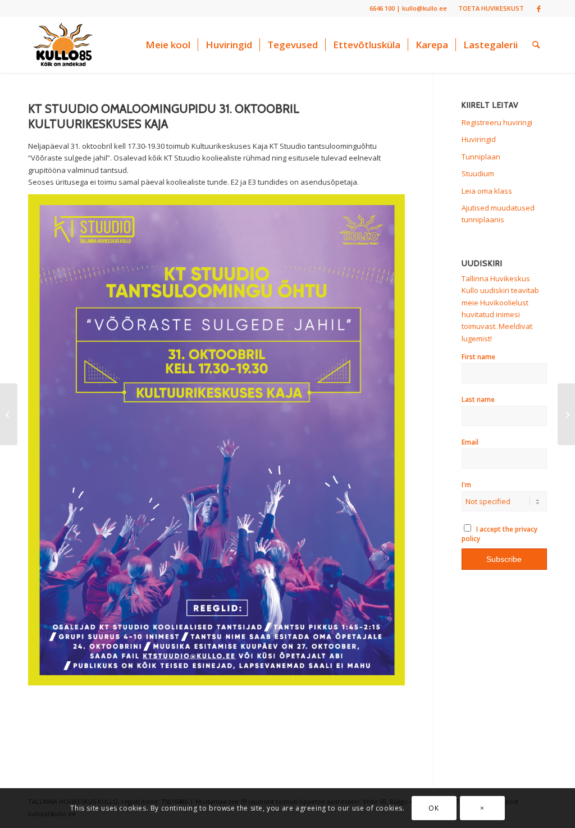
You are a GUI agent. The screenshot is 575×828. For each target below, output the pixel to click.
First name (478, 357)
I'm (466, 485)
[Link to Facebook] (538, 8)
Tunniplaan (481, 157)
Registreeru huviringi (497, 122)
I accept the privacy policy (500, 533)
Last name (478, 399)
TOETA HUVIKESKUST (491, 8)
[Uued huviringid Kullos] (8, 414)
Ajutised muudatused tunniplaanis (498, 214)
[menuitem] (488, 8)
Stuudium (478, 173)
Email (470, 442)
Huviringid (479, 139)
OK (433, 808)
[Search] (536, 45)
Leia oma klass (487, 191)
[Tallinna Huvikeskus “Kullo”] (63, 45)
